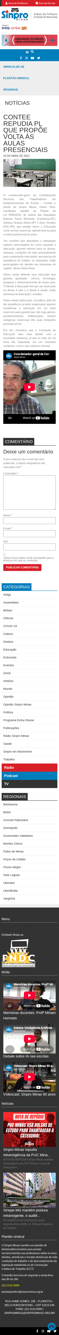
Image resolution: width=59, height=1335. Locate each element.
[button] (27, 52)
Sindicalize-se (13, 66)
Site (5, 541)
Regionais (10, 89)
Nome (7, 515)
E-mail (7, 528)
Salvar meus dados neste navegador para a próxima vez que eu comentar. (28, 559)
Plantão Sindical (16, 78)
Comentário (11, 473)
